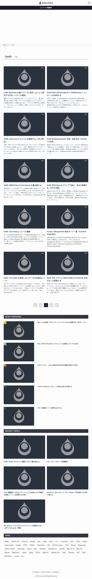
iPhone (73, 545)
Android (32, 541)
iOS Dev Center (57, 545)
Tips (78, 552)
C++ (57, 541)
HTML (25, 545)
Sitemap (55, 572)
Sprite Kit (45, 552)
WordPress (8, 556)
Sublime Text (55, 552)
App (39, 541)
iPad (66, 545)
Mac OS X (70, 549)
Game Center (9, 545)
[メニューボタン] (89, 3)
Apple (45, 541)
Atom (51, 541)
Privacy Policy (46, 572)
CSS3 (78, 541)
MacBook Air (52, 549)
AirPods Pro (15, 541)
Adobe (7, 541)
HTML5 (32, 545)
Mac (35, 549)
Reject (24, 552)
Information (41, 545)
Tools (83, 552)
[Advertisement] (46, 26)
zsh (22, 556)
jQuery (29, 549)
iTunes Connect (10, 549)
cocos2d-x (64, 541)
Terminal (71, 552)
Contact (36, 572)
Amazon (24, 541)
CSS (71, 541)
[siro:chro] (46, 3)
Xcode (16, 556)
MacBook (43, 549)
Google (18, 545)
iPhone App (81, 545)
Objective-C (16, 552)
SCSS (38, 552)
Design (85, 541)
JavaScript (21, 549)
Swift (64, 552)
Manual (7, 552)
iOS (48, 545)
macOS (61, 549)
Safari (31, 552)
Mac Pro (79, 549)
